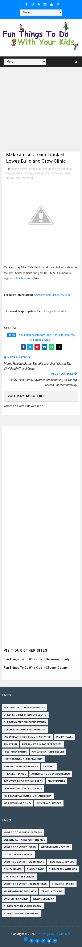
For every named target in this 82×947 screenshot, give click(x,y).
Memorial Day (24, 173)
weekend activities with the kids (24, 840)
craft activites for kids (19, 876)
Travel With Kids (51, 891)
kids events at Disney (17, 803)
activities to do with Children (23, 781)
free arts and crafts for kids (23, 788)
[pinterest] (58, 4)
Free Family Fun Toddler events (42, 744)
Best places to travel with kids (24, 707)
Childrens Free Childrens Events (25, 722)
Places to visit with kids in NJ (23, 906)
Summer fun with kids (63, 869)
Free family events (15, 751)
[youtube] (51, 4)
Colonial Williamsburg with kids (25, 729)
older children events (18, 854)
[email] (45, 4)
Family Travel (64, 737)
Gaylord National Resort (48, 751)
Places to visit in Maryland (21, 913)
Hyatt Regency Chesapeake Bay (23, 759)
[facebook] (26, 4)
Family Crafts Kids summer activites (27, 737)
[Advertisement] (41, 110)
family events (56, 781)
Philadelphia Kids (15, 774)
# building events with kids (35, 334)
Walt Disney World (16, 898)
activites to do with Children (51, 774)
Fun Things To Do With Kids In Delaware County (36, 659)
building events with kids (26, 168)
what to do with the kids (20, 847)
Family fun (10, 744)
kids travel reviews (48, 803)
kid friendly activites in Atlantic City (28, 796)
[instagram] (32, 4)
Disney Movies (13, 869)
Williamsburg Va (43, 898)
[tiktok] (26, 939)
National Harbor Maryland (21, 766)
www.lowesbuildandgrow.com (52, 295)
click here (20, 278)
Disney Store (35, 869)
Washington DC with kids (20, 891)
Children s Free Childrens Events (25, 715)
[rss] (38, 4)
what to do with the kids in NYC (24, 862)
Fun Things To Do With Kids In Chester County (35, 667)
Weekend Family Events (48, 173)
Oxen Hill (49, 766)
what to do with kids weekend (23, 832)
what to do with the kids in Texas (25, 884)
